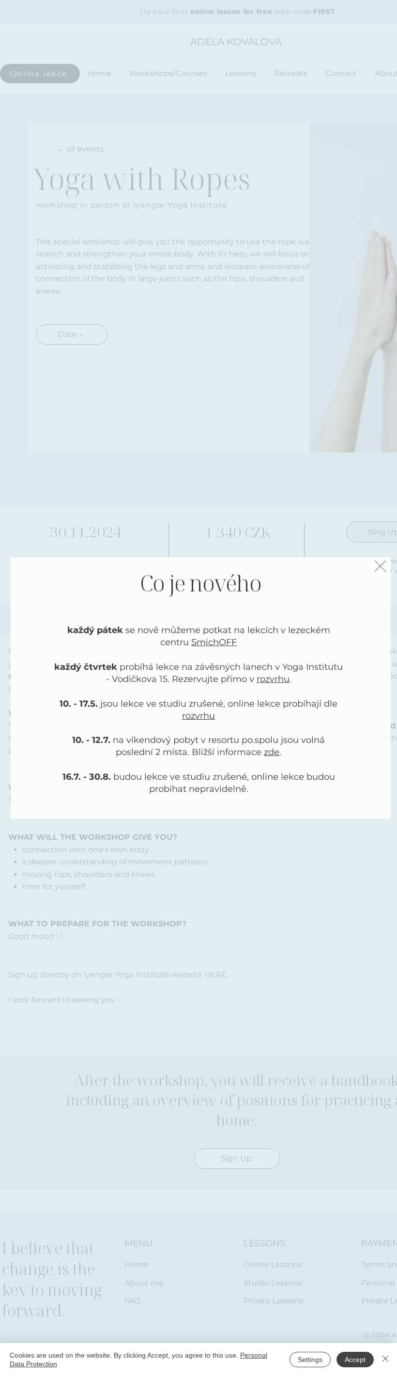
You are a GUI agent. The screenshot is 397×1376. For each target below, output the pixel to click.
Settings (310, 1359)
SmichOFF (214, 642)
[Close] (385, 1359)
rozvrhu (273, 679)
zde (271, 752)
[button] (380, 566)
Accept (355, 1359)
